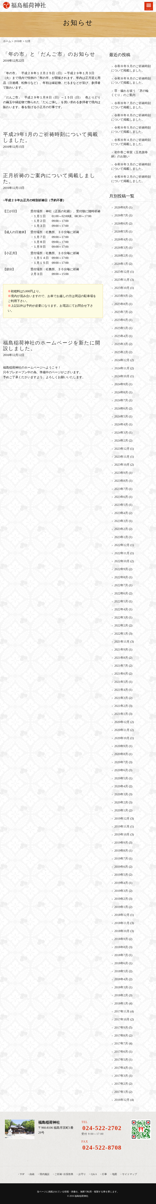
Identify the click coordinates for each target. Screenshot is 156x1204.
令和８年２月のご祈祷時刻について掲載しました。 (131, 178)
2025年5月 (121, 328)
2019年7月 (121, 858)
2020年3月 (121, 794)
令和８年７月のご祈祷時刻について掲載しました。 (131, 105)
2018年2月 (121, 995)
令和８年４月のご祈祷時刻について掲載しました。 (131, 142)
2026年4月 (121, 239)
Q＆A (94, 1174)
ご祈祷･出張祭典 (64, 1174)
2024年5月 (121, 416)
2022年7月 (121, 585)
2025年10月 (122, 287)
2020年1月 (121, 810)
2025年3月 (121, 344)
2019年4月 (121, 882)
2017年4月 (121, 1067)
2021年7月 (121, 665)
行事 (104, 1174)
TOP (22, 1174)
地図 (114, 1174)
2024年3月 (121, 432)
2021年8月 (121, 657)
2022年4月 (121, 609)
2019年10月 (122, 834)
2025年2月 (121, 352)
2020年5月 (121, 778)
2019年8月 (121, 850)
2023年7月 (121, 488)
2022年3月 (121, 617)
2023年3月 (121, 521)
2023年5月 (121, 504)
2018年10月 (122, 931)
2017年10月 (122, 1019)
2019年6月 (121, 866)
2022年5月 (121, 601)
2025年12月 (122, 271)
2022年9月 (121, 569)
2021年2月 (121, 705)
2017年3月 (121, 1075)
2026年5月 (121, 231)
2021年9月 (121, 649)
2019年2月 (121, 898)
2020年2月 (121, 802)
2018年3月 (121, 987)
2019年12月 (122, 818)
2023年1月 (121, 537)
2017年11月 (122, 1011)
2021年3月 (121, 697)
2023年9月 (121, 472)
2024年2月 (121, 440)
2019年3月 (121, 890)
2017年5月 (121, 1059)
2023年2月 (121, 528)
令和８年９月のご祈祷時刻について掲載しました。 (131, 68)
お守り (82, 1174)
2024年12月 (122, 360)
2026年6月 (121, 223)
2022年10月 (122, 561)
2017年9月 (121, 1027)
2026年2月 (121, 255)
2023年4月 (121, 513)
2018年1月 (121, 1003)
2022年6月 (121, 593)
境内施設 (44, 1174)
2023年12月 (122, 448)
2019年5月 (121, 874)
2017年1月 (121, 1091)
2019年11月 (122, 826)
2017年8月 (121, 1035)
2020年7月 (121, 762)
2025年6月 (121, 319)
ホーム (7, 41)
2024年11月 (122, 368)
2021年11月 (122, 641)
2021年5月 (121, 681)
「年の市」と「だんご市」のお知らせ (49, 54)
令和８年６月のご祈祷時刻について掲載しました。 (131, 117)
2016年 (18, 41)
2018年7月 (121, 955)
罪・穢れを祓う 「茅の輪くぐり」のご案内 (130, 93)
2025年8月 (121, 304)
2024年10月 (122, 376)
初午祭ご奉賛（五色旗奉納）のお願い (129, 154)
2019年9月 (121, 842)
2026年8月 (121, 207)
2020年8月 (121, 754)
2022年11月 (122, 553)
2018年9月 (121, 939)
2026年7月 (121, 215)
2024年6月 (121, 408)
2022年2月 (121, 625)
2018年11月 (122, 923)
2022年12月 (122, 545)
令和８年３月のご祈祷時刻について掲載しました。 (131, 166)
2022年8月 (121, 577)
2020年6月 (121, 770)
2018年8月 (121, 947)
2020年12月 (122, 722)
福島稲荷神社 (81, 1196)
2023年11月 (122, 456)
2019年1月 (121, 907)
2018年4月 (121, 979)
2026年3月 (121, 247)
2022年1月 (121, 633)
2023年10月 (122, 464)
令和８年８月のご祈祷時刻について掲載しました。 (131, 80)
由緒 (31, 1174)
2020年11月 (122, 730)
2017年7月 (121, 1043)
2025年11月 (122, 279)
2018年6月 (121, 963)
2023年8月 (121, 480)
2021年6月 (121, 673)
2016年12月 (122, 1099)
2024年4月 (121, 424)
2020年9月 (121, 746)
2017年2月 (121, 1083)
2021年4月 (121, 689)
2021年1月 (121, 713)
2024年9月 (121, 384)
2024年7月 (121, 400)
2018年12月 (122, 914)
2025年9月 (121, 295)
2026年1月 (121, 263)
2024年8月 (121, 392)
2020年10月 (122, 738)
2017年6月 (121, 1051)
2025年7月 (121, 312)
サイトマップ (129, 1174)
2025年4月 (121, 336)
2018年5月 (121, 971)
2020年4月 (121, 786)
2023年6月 (121, 496)
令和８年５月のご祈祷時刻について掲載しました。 (131, 129)
